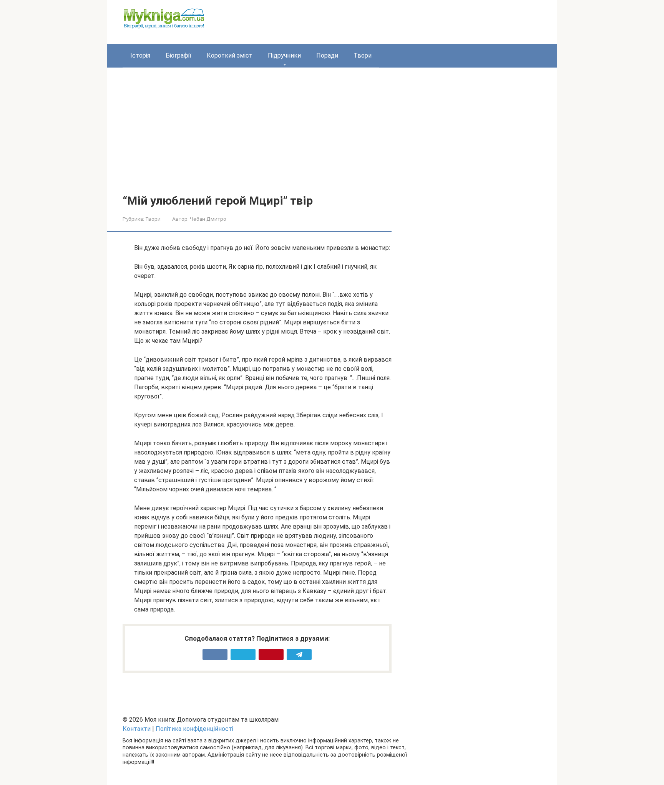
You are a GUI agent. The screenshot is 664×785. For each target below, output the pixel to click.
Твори (363, 55)
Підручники (284, 55)
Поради (327, 55)
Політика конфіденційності (194, 728)
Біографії (178, 55)
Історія (140, 55)
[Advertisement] (332, 136)
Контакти (137, 728)
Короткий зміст (229, 55)
